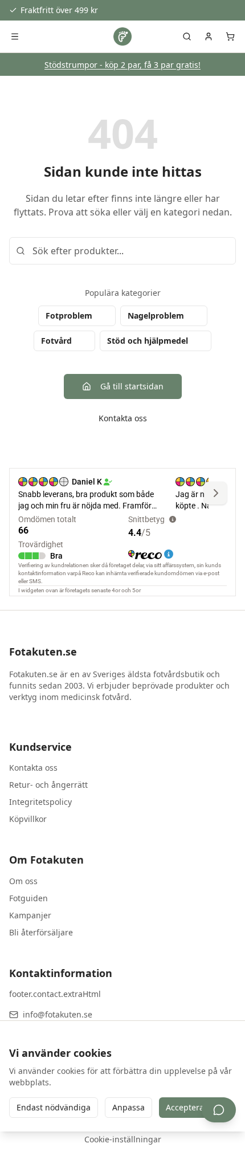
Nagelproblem (156, 315)
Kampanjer (30, 915)
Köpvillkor (28, 818)
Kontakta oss (123, 418)
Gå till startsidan (132, 386)
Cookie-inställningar (122, 1139)
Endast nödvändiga (54, 1107)
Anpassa (128, 1107)
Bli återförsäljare (41, 932)
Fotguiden (28, 898)
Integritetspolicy (40, 801)
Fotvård (56, 340)
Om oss (23, 881)
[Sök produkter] (187, 36)
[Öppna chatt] (219, 1109)
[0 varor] (230, 36)
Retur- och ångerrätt (48, 784)
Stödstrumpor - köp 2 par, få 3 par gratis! (122, 64)
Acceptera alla (193, 1107)
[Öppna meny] (15, 36)
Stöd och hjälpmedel (147, 340)
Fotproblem (69, 315)
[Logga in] (208, 36)
